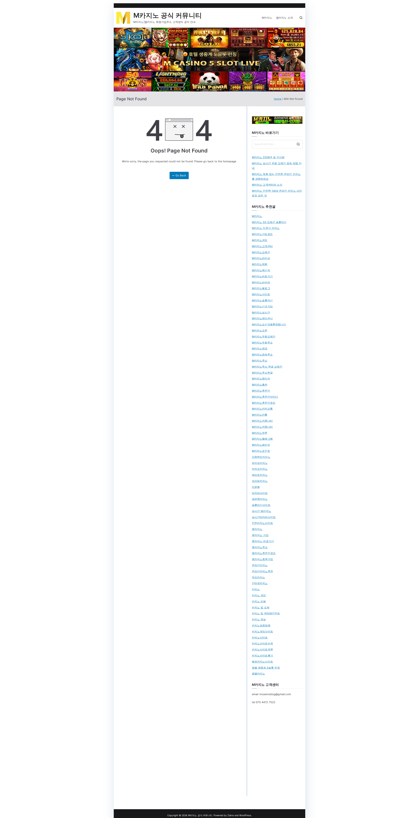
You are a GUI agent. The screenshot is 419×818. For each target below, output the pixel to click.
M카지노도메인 (261, 252)
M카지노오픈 (259, 330)
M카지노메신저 (261, 270)
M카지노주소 (259, 360)
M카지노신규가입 (262, 306)
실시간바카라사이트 (264, 517)
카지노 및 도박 (260, 607)
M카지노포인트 (261, 451)
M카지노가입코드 (262, 234)
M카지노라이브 (261, 258)
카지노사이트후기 (262, 655)
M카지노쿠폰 (259, 433)
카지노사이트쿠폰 (262, 649)
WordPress (245, 815)
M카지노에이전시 (262, 318)
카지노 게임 (259, 595)
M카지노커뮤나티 (262, 420)
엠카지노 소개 (284, 17)
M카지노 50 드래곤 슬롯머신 (269, 222)
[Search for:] (277, 144)
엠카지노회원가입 (262, 559)
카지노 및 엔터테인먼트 (266, 613)
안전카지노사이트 (262, 523)
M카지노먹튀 (259, 264)
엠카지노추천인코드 (264, 553)
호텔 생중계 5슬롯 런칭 (266, 667)
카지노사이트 (260, 637)
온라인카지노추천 (262, 571)
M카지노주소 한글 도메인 (267, 366)
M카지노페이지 (261, 444)
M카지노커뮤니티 (262, 426)
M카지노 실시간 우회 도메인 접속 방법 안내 (277, 166)
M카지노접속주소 (262, 354)
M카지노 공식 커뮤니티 (167, 15)
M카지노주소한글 (262, 372)
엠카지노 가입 (260, 535)
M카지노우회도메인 (263, 336)
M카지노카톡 (259, 414)
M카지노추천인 (261, 390)
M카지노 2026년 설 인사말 (268, 157)
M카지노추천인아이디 (265, 396)
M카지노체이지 (261, 378)
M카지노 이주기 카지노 (266, 228)
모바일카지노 (260, 481)
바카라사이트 (260, 493)
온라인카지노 (260, 565)
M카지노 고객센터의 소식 (267, 184)
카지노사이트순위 (262, 643)
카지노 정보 (259, 619)
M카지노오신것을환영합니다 (269, 324)
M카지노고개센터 (262, 246)
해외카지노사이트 (262, 661)
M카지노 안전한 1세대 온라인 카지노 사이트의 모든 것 (277, 193)
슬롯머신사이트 (261, 505)
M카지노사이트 (261, 294)
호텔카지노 (258, 673)
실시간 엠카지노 (261, 511)
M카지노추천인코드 (263, 402)
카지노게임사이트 (262, 631)
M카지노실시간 (261, 312)
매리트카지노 (260, 475)
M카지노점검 (259, 348)
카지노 (256, 589)
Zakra (231, 815)
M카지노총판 (259, 384)
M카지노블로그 (261, 288)
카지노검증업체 (261, 625)
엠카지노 (257, 529)
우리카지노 (258, 577)
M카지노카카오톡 (262, 408)
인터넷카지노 (260, 583)
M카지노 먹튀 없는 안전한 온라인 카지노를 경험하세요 (276, 176)
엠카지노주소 (260, 547)
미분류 (256, 487)
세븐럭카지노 (260, 499)
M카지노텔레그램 (262, 438)
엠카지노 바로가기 (263, 541)
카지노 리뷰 (259, 601)
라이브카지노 (260, 463)
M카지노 (267, 17)
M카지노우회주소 (262, 342)
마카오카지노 (260, 469)
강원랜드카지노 (261, 457)
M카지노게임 (259, 240)
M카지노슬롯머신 (262, 300)
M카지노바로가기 (262, 276)
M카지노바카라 (261, 282)
